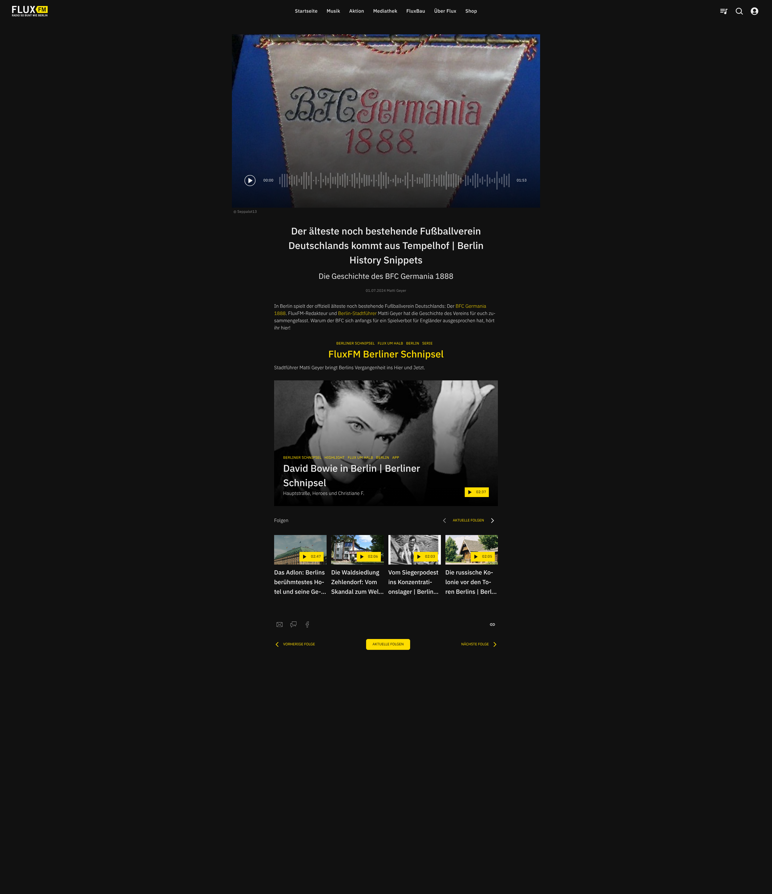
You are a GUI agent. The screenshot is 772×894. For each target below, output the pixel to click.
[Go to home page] (30, 11)
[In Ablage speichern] (492, 624)
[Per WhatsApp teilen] (293, 624)
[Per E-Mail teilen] (279, 624)
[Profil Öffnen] (754, 11)
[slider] (395, 181)
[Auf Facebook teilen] (307, 624)
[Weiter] (492, 520)
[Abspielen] (250, 181)
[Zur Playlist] (723, 11)
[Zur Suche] (739, 11)
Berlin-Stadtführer (357, 313)
